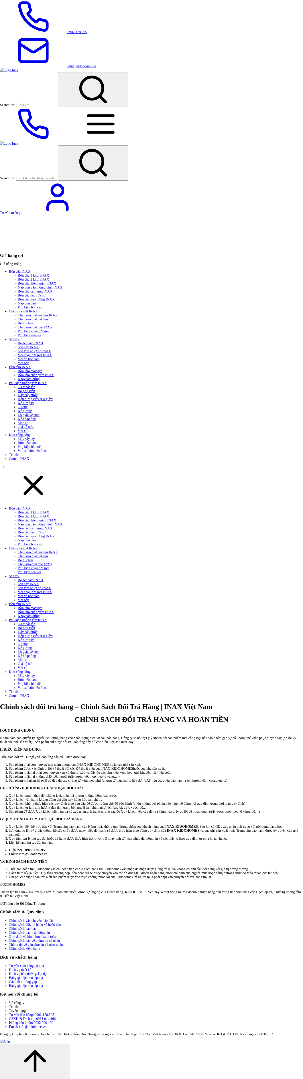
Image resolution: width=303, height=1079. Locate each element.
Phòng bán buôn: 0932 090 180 (31, 1023)
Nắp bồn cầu (27, 303)
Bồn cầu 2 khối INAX (33, 279)
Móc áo (23, 423)
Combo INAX (19, 459)
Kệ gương (25, 411)
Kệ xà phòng (27, 419)
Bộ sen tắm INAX (30, 343)
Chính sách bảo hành (23, 928)
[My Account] (57, 213)
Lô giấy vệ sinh (28, 415)
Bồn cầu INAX (20, 271)
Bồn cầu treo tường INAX (36, 299)
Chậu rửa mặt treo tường (35, 327)
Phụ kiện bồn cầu (30, 307)
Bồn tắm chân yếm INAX (36, 375)
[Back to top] (35, 1061)
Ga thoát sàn (26, 387)
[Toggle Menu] (100, 139)
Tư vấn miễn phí (12, 213)
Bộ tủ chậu (25, 323)
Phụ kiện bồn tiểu (30, 447)
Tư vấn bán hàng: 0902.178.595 (31, 1015)
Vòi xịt (23, 431)
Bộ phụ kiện (26, 391)
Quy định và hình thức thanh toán (32, 936)
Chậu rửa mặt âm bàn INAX (38, 315)
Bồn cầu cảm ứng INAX (35, 291)
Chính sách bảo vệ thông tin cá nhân (34, 940)
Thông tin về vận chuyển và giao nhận (36, 944)
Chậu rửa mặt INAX (23, 311)
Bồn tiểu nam (27, 443)
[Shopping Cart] (33, 247)
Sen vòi (14, 339)
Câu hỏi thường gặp (23, 982)
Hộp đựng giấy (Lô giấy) (35, 399)
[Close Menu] (33, 501)
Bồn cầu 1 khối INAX (33, 275)
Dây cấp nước (27, 395)
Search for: (7, 105)
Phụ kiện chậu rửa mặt (33, 331)
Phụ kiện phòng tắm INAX (28, 383)
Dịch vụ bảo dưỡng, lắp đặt (28, 974)
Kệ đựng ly (26, 403)
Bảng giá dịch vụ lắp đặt (26, 978)
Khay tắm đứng (29, 379)
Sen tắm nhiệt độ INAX (34, 351)
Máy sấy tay (26, 439)
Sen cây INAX (28, 347)
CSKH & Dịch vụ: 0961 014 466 (32, 1019)
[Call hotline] (33, 139)
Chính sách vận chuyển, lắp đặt (31, 920)
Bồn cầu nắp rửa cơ (31, 295)
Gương (23, 407)
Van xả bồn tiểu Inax (32, 451)
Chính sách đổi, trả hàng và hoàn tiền (35, 924)
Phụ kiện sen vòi (29, 335)
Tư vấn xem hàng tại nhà (26, 966)
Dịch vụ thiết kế (20, 970)
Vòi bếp (23, 363)
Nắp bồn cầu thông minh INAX (40, 287)
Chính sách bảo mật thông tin (29, 932)
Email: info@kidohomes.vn (28, 1027)
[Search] (93, 89)
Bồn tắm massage (30, 371)
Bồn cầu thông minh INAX (37, 283)
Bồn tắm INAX (20, 367)
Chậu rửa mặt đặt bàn (33, 319)
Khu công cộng (20, 435)
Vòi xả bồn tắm (28, 359)
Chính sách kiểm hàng (24, 948)
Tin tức (14, 455)
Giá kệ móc (26, 427)
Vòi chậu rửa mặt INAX (35, 355)
